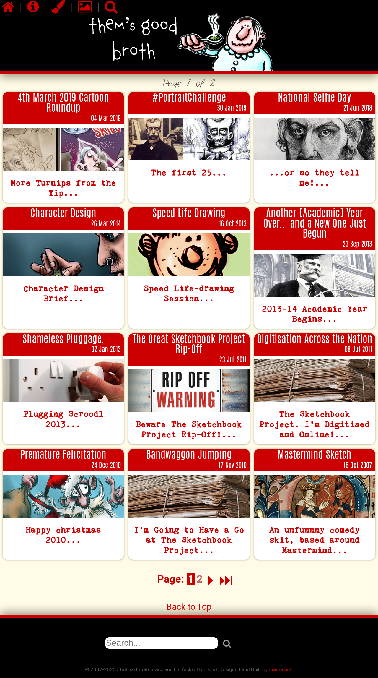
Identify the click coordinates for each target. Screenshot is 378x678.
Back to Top (189, 607)
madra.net (280, 669)
